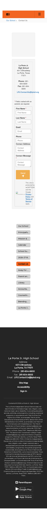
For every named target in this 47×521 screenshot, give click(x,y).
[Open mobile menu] (39, 14)
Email (18, 127)
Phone (18, 136)
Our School (10, 20)
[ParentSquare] (23, 482)
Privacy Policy (28, 195)
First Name (21, 108)
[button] (8, 14)
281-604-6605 (26, 374)
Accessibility (23, 387)
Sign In (23, 391)
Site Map (23, 383)
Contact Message (23, 156)
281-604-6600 (28, 371)
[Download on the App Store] (23, 496)
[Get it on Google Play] (23, 489)
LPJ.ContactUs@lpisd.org (28, 92)
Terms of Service (29, 200)
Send (23, 173)
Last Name (21, 118)
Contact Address (23, 144)
